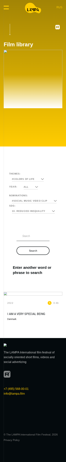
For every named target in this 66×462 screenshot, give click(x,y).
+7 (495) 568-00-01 (16, 388)
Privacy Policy (12, 440)
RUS (59, 7)
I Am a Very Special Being (26, 314)
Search (33, 250)
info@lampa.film (14, 393)
